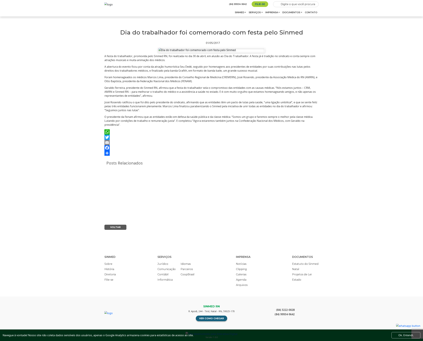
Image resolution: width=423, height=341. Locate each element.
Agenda (241, 279)
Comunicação (166, 269)
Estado (296, 279)
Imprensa (271, 12)
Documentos (291, 12)
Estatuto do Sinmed (305, 263)
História (109, 269)
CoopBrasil (187, 274)
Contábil (163, 274)
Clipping (241, 269)
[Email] (211, 142)
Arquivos (242, 285)
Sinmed (239, 12)
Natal (295, 269)
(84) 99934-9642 (238, 4)
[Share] (211, 153)
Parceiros (187, 269)
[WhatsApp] (211, 132)
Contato (311, 12)
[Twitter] (211, 137)
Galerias (241, 274)
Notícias (241, 263)
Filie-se (260, 4)
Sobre (108, 263)
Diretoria (110, 274)
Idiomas (186, 263)
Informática (165, 279)
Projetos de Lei (302, 274)
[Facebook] (211, 147)
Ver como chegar (211, 318)
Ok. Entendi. (406, 335)
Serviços (255, 12)
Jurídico (162, 263)
